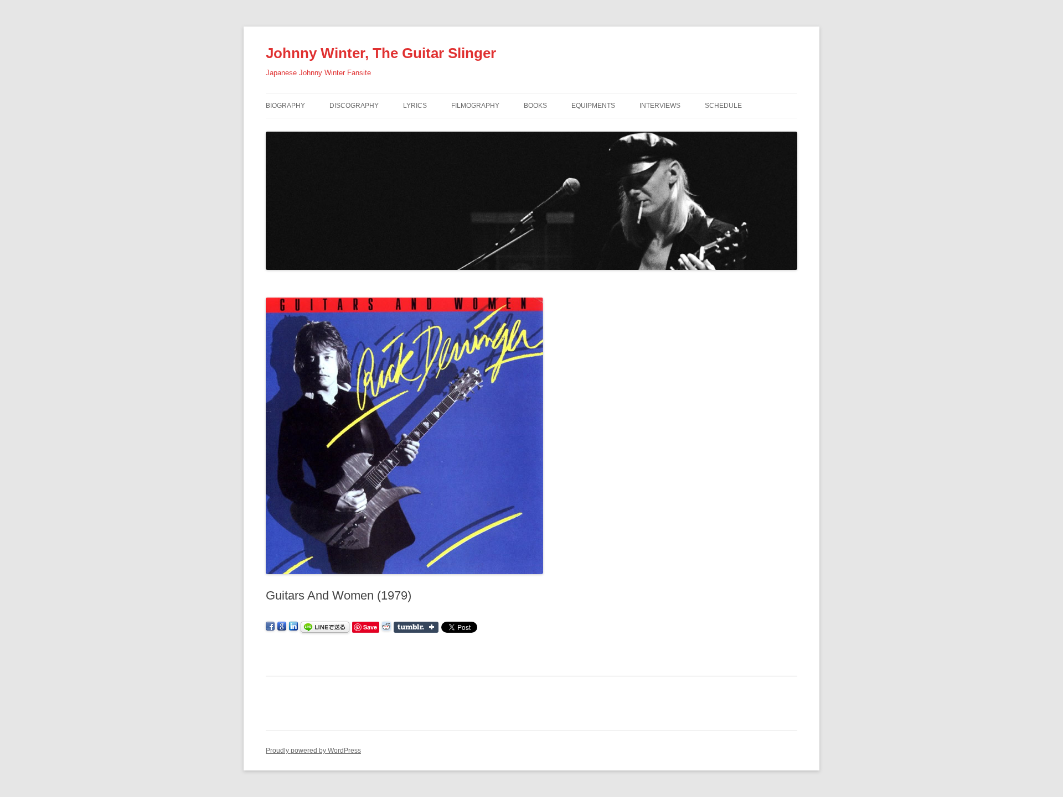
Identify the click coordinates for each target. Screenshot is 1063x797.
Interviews (659, 106)
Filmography (475, 106)
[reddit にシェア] (386, 626)
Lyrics (415, 106)
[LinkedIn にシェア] (293, 626)
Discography (354, 106)
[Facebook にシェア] (270, 626)
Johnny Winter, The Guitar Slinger (381, 53)
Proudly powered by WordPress (313, 750)
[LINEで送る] (325, 626)
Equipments (593, 106)
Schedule (723, 106)
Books (535, 106)
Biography (285, 106)
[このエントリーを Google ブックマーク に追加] (281, 626)
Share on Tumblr (416, 627)
